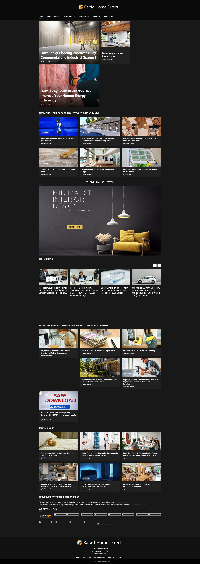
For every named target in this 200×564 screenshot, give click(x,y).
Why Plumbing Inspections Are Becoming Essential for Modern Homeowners (58, 338)
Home (41, 17)
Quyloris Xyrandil (45, 61)
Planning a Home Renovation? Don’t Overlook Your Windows (141, 157)
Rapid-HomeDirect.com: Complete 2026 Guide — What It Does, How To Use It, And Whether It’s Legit (84, 292)
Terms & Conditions (99, 557)
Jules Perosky (127, 174)
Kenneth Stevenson (107, 59)
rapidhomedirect (138, 504)
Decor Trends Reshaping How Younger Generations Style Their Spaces (100, 472)
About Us (96, 17)
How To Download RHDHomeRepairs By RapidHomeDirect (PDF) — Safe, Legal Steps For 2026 (58, 400)
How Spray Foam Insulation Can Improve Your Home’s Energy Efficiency (66, 95)
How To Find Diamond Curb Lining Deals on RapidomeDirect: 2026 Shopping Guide (100, 126)
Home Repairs (84, 17)
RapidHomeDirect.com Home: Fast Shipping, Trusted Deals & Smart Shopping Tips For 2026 (53, 290)
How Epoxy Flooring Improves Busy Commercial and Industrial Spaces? (69, 42)
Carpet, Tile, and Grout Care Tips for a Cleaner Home (58, 157)
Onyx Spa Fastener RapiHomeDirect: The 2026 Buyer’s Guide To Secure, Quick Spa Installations (141, 367)
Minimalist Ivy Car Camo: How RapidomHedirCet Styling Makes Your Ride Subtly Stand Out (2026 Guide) (146, 292)
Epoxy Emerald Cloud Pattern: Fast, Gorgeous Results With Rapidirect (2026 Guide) (115, 290)
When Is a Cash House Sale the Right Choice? (100, 338)
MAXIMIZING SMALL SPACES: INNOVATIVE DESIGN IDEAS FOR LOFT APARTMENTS (58, 472)
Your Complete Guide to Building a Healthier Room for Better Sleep (58, 441)
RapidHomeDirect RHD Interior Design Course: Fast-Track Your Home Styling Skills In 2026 (141, 441)
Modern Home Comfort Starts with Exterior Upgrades (100, 157)
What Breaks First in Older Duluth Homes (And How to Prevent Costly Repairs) (100, 367)
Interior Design (68, 17)
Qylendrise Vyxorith (46, 143)
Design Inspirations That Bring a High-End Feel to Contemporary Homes (141, 472)
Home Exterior (53, 17)
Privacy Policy (86, 557)
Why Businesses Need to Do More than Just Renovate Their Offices (141, 126)
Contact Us (108, 17)
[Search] (159, 17)
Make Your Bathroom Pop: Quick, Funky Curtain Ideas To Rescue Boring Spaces (100, 441)
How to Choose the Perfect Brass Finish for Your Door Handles (58, 126)
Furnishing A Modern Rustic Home (115, 34)
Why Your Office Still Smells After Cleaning (141, 338)
